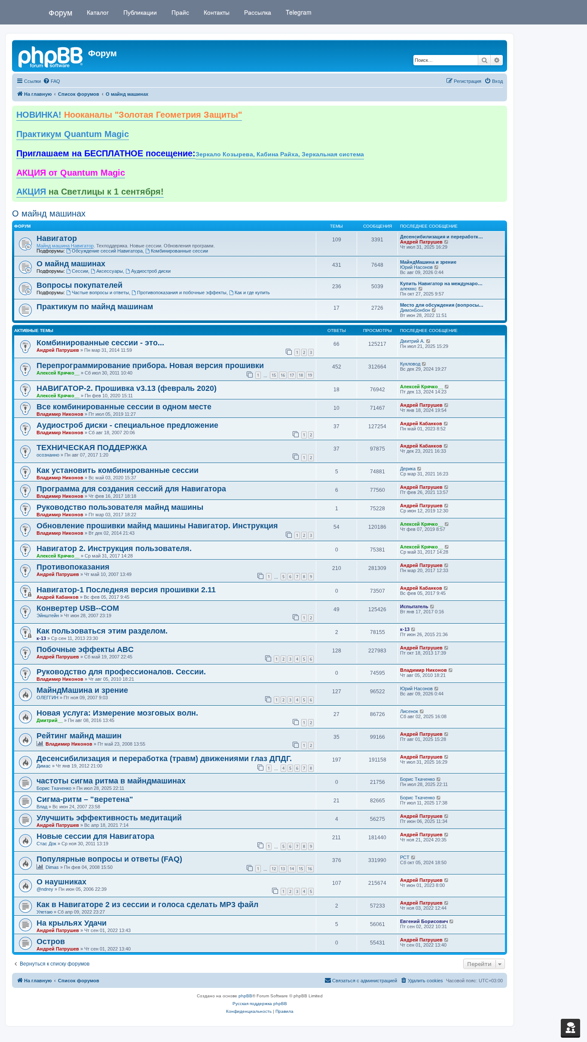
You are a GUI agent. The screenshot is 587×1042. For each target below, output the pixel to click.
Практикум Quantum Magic (72, 134)
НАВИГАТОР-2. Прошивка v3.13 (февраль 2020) (127, 388)
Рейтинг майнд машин (79, 735)
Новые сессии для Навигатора (95, 836)
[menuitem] (51, 81)
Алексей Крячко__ (58, 372)
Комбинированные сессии (179, 250)
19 (310, 375)
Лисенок (409, 711)
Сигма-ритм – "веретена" (85, 799)
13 (283, 868)
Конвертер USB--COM (78, 608)
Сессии (80, 271)
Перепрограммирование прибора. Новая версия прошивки (150, 365)
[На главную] (51, 56)
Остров (51, 941)
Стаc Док (46, 843)
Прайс (179, 12)
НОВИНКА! (129, 114)
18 (301, 375)
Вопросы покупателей (79, 285)
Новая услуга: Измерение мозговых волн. (117, 713)
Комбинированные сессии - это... (100, 342)
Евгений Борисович (424, 921)
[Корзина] (570, 1027)
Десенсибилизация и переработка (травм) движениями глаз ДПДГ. (164, 758)
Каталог (97, 12)
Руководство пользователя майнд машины (120, 507)
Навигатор (57, 238)
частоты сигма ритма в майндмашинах (111, 781)
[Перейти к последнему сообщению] (428, 341)
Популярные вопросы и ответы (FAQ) (109, 859)
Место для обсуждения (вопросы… (441, 305)
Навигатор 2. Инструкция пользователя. (114, 548)
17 (292, 375)
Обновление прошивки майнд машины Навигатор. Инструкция (157, 525)
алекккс (408, 288)
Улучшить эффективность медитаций (109, 817)
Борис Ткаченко (54, 788)
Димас (44, 765)
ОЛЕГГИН (47, 697)
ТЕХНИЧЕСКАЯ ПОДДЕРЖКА (92, 447)
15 (274, 375)
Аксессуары (109, 271)
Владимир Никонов (60, 414)
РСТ (405, 857)
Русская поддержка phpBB (259, 1003)
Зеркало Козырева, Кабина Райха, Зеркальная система (280, 154)
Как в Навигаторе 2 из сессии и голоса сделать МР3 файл (147, 904)
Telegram (298, 12)
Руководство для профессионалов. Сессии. (121, 671)
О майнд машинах (49, 213)
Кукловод (410, 363)
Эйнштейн (48, 615)
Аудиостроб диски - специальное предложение (127, 425)
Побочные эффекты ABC (85, 649)
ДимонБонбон (415, 310)
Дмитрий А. (412, 341)
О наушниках (61, 881)
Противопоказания (73, 567)
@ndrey (45, 889)
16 (283, 375)
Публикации (139, 12)
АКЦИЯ (90, 191)
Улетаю (44, 911)
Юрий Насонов (416, 267)
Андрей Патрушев (421, 241)
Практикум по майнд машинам (95, 306)
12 (274, 868)
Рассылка (256, 12)
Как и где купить (252, 292)
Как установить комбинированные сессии (118, 470)
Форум (60, 12)
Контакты (215, 12)
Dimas (52, 867)
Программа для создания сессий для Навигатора (131, 488)
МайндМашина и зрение (428, 262)
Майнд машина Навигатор (65, 245)
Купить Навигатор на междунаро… (441, 283)
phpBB (245, 995)
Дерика (408, 468)
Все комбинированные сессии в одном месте (124, 406)
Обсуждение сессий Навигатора (107, 250)
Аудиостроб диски (151, 271)
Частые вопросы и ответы (100, 292)
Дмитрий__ (50, 720)
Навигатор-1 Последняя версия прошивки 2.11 (126, 589)
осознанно (48, 454)
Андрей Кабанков (421, 423)
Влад (42, 806)
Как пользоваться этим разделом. (102, 631)
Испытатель (414, 606)
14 (292, 868)
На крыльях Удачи (72, 923)
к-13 (41, 638)
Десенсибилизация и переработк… (441, 236)
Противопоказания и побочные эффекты (181, 292)
